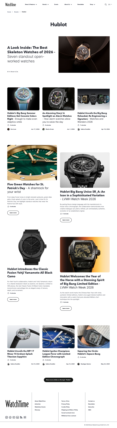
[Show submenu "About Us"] (71, 4)
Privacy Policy (65, 404)
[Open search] (105, 4)
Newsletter (80, 4)
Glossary (37, 410)
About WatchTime (40, 401)
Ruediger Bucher (86, 364)
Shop (91, 4)
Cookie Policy (65, 407)
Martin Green (50, 129)
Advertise (37, 404)
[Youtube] (13, 417)
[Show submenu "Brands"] (48, 4)
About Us (67, 4)
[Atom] (24, 417)
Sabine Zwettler (85, 129)
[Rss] (21, 417)
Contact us (91, 401)
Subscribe (91, 407)
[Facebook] (10, 417)
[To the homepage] (17, 404)
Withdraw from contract (68, 416)
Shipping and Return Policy (69, 410)
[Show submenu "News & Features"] (36, 4)
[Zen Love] (8, 129)
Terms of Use (65, 401)
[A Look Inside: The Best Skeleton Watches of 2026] (85, 54)
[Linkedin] (17, 417)
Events (56, 4)
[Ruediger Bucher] (79, 364)
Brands (45, 4)
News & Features (30, 4)
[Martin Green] (43, 129)
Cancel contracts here (67, 413)
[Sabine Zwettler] (79, 129)
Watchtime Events (40, 407)
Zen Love (13, 129)
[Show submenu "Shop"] (94, 4)
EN (109, 4)
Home (9, 12)
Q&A (89, 410)
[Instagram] (6, 417)
